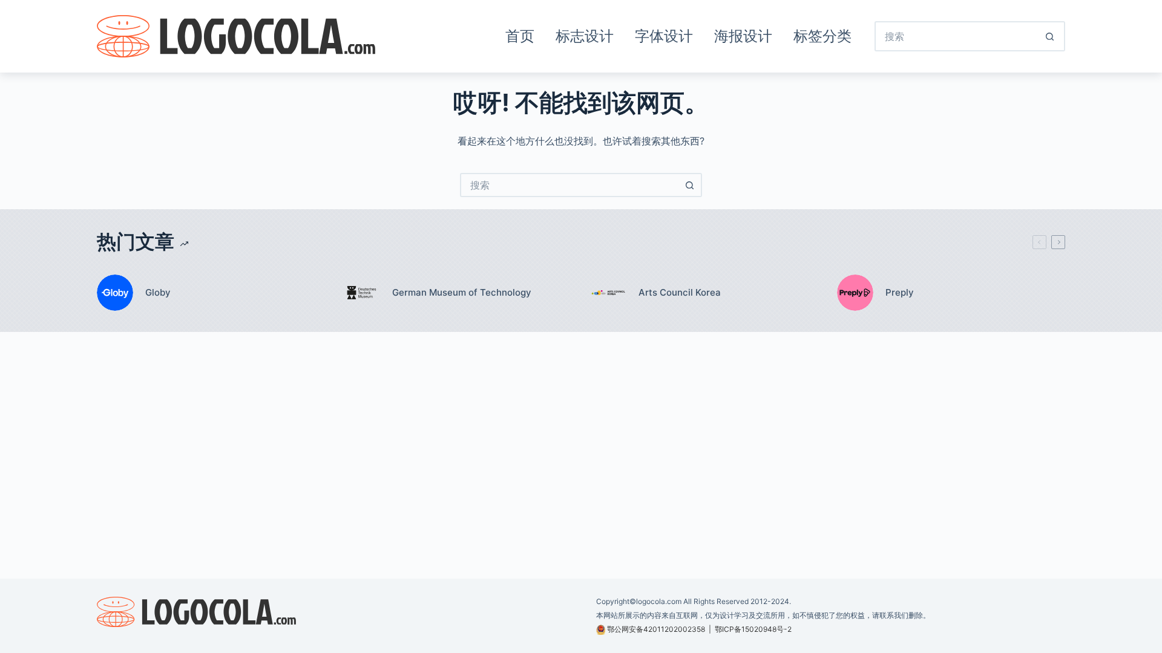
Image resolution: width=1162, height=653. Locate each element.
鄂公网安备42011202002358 (656, 629)
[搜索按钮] (1050, 36)
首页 (519, 36)
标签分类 (822, 36)
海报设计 (743, 36)
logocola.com (658, 601)
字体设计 (664, 36)
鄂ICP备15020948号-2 (753, 629)
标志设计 (585, 36)
